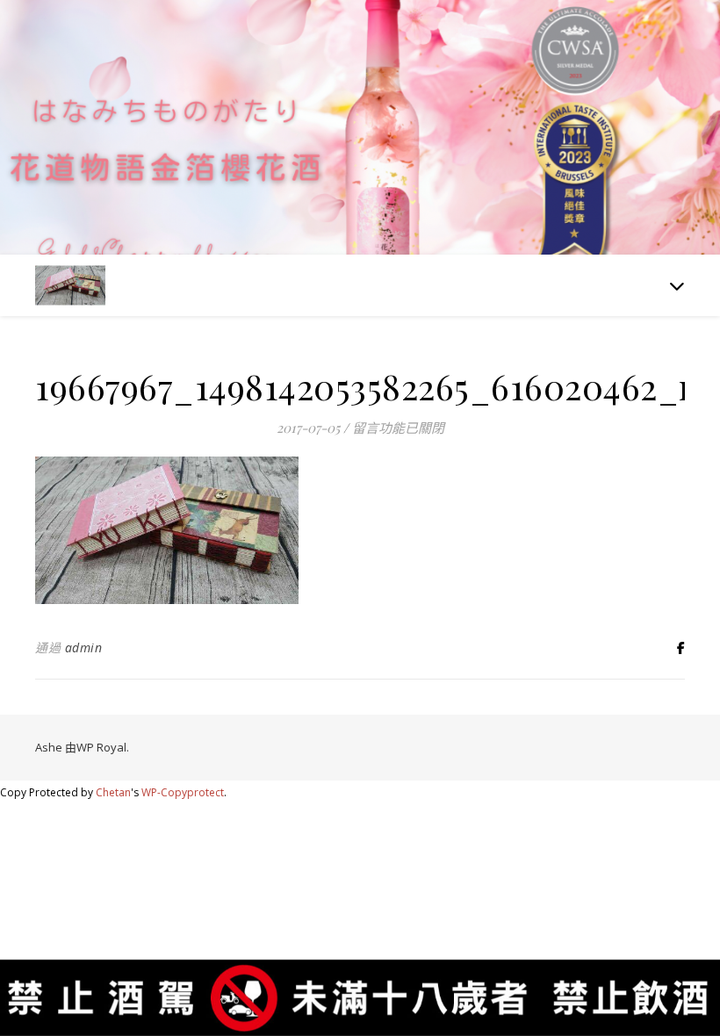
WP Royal (101, 747)
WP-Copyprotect (182, 792)
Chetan (113, 792)
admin (84, 647)
